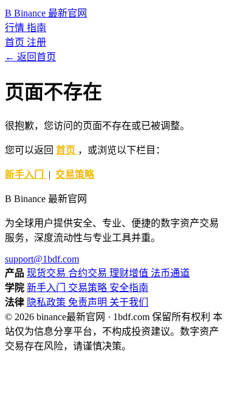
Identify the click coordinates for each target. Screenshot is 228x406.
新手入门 (25, 174)
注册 (36, 42)
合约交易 (88, 273)
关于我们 (128, 302)
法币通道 (170, 273)
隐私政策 (47, 302)
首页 (16, 42)
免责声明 (88, 302)
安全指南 (128, 287)
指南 (36, 28)
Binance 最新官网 (46, 13)
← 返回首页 (30, 57)
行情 (16, 28)
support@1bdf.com (42, 259)
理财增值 (130, 273)
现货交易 (47, 273)
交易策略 (74, 174)
